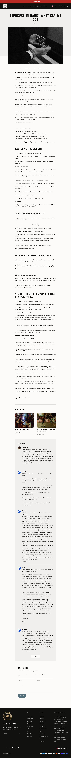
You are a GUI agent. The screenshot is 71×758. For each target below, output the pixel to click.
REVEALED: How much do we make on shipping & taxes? (46, 431)
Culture (45, 6)
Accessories (29, 723)
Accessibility (42, 741)
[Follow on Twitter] (6, 748)
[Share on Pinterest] (26, 398)
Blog (28, 731)
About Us (42, 718)
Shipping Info (42, 726)
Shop (24, 6)
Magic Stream (39, 6)
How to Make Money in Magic (22, 430)
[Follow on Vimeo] (18, 748)
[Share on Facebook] (19, 398)
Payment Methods (43, 728)
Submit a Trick (43, 721)
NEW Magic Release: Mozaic (35, 1)
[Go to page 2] (38, 656)
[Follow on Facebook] (3, 748)
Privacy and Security (44, 736)
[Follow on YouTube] (12, 748)
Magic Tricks (30, 716)
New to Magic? (30, 726)
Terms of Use (42, 739)
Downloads (29, 721)
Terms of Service (48, 674)
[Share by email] (29, 398)
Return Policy (42, 723)
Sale (28, 728)
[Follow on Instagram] (9, 748)
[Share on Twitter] (22, 398)
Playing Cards (30, 718)
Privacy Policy (40, 674)
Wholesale (29, 736)
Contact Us (42, 716)
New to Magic (31, 6)
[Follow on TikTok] (15, 748)
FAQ (40, 731)
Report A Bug (42, 733)
